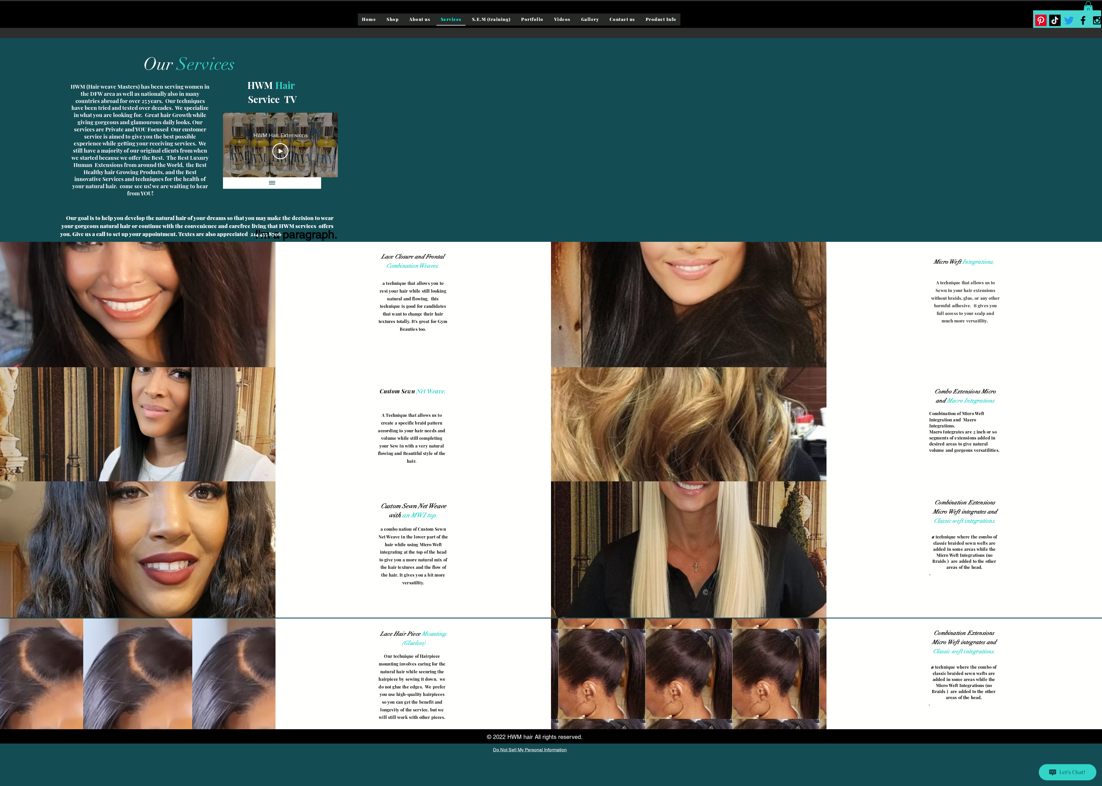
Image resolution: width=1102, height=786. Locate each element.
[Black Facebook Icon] (1083, 20)
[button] (1088, 7)
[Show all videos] (272, 183)
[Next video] (326, 145)
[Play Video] (280, 151)
